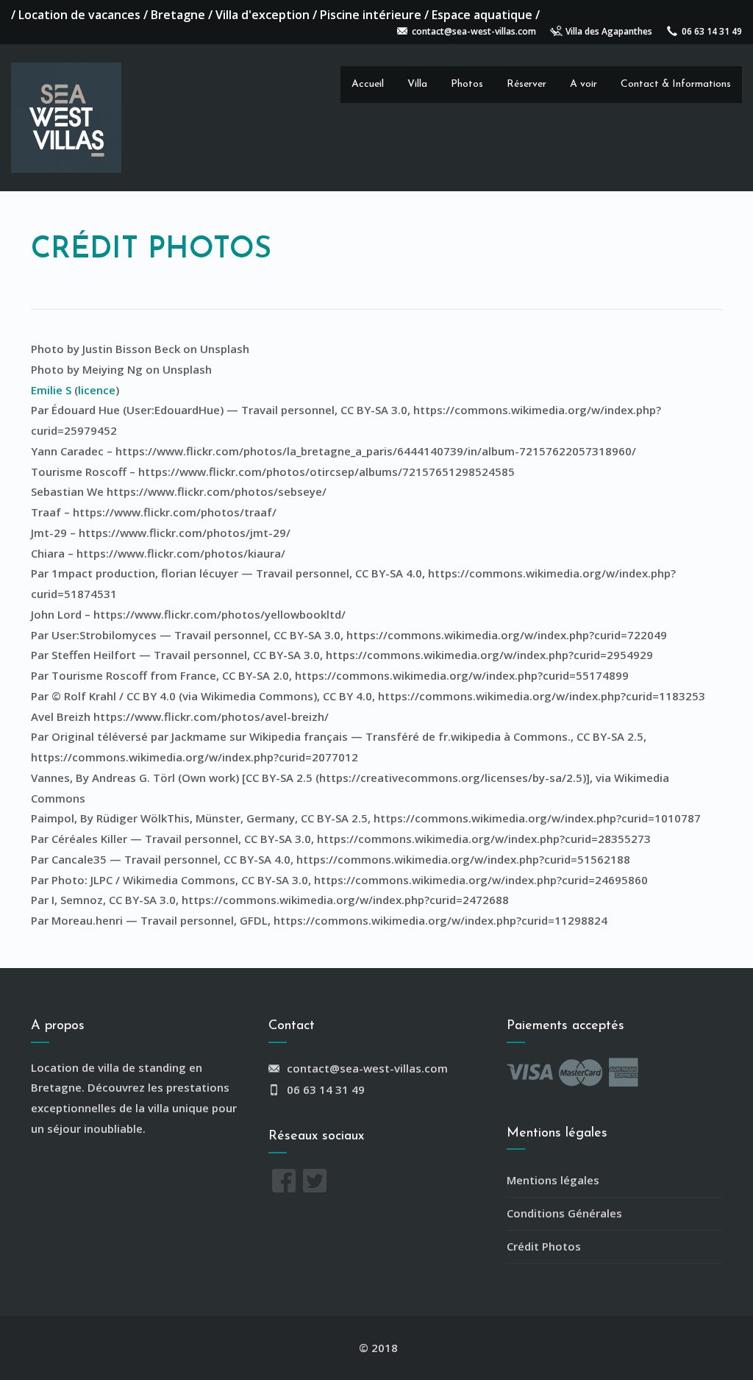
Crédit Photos (544, 1246)
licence (96, 390)
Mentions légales (553, 1180)
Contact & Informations (676, 84)
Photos (467, 84)
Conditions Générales (564, 1213)
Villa (417, 84)
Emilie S (51, 390)
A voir (583, 84)
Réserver (526, 84)
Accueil (367, 84)
